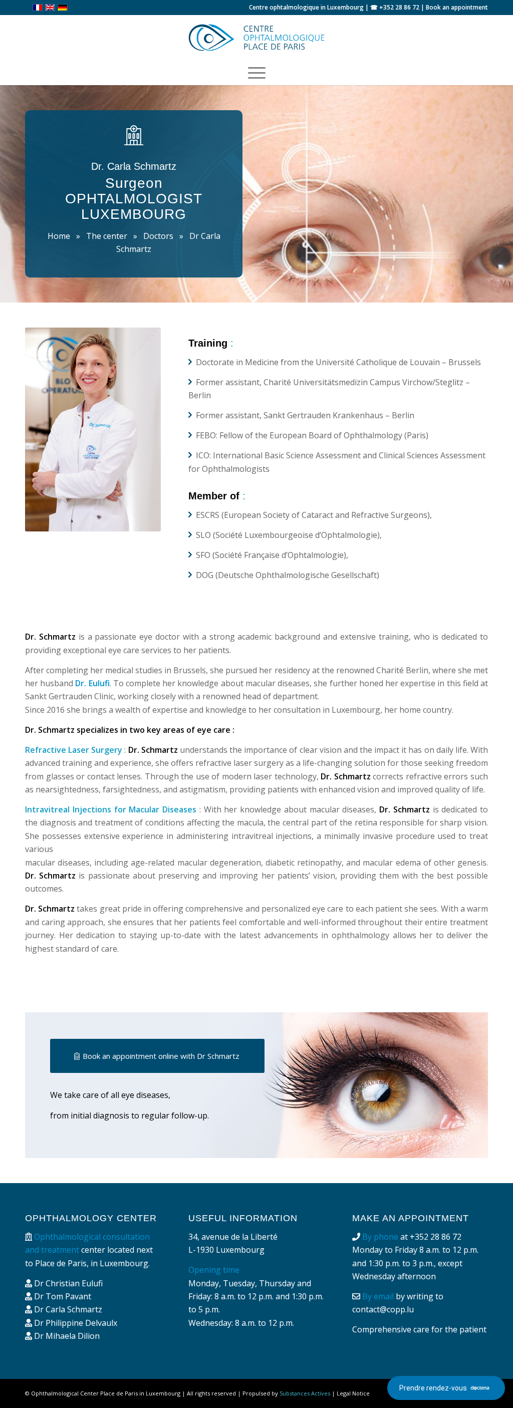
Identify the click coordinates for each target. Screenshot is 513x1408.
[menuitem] (256, 72)
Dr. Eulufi (92, 683)
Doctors (158, 235)
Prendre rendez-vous (433, 1388)
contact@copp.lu (383, 1309)
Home (59, 235)
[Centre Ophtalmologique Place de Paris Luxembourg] (256, 37)
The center (106, 235)
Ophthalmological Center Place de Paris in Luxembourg (105, 1393)
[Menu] (256, 72)
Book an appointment (457, 7)
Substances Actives (305, 1393)
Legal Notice (353, 1393)
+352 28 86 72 (399, 7)
